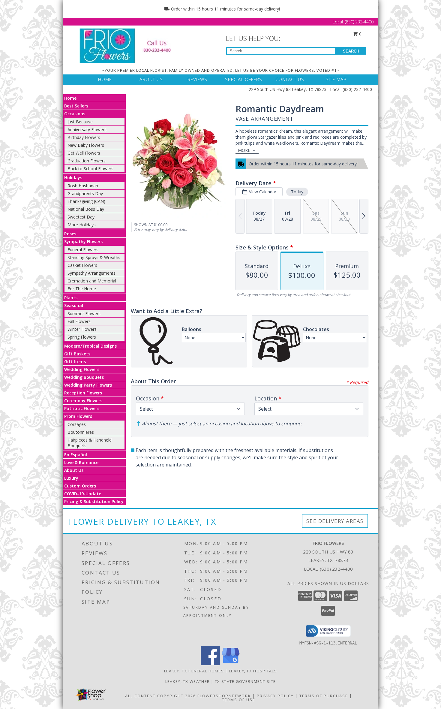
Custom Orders (80, 486)
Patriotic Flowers (81, 408)
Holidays (73, 177)
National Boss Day (86, 209)
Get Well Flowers (84, 153)
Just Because (80, 122)
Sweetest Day (81, 217)
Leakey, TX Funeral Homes (194, 671)
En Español (75, 454)
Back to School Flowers (90, 168)
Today (297, 192)
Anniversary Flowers (87, 129)
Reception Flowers (83, 393)
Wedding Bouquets (84, 377)
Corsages (77, 424)
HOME (105, 79)
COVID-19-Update (82, 493)
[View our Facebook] (210, 663)
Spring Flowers (82, 337)
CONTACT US (289, 79)
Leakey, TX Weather (187, 681)
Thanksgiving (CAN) (86, 201)
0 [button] (360, 34)
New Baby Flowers (86, 145)
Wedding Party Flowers (88, 385)
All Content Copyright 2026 (160, 695)
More (244, 150)
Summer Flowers (84, 313)
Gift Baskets (77, 354)
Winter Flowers (82, 329)
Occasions (74, 113)
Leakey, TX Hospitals (253, 671)
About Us (73, 470)
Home (70, 98)
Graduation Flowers (87, 161)
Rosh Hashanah (83, 186)
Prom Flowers (78, 416)
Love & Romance (81, 462)
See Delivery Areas (335, 520)
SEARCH (351, 51)
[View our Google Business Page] (230, 663)
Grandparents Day (85, 193)
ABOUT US (151, 79)
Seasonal (73, 305)
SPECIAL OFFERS (243, 79)
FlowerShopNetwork (224, 695)
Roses (70, 234)
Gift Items (75, 361)
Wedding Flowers (81, 369)
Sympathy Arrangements (92, 273)
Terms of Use (238, 699)
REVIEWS (197, 79)
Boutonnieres (81, 432)
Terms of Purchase (323, 695)
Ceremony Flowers (83, 400)
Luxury (71, 478)
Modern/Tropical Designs (90, 346)
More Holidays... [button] (83, 225)
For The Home (82, 288)
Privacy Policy (275, 695)
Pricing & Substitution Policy (94, 501)
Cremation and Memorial (92, 281)
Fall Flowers (79, 321)
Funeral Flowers (83, 249)
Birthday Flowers (84, 137)
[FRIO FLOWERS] (130, 45)
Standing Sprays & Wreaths (94, 257)
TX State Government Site (245, 681)
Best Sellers (76, 106)
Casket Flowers (82, 265)
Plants (70, 297)
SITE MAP (336, 79)
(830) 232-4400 (359, 22)
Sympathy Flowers (83, 241)
